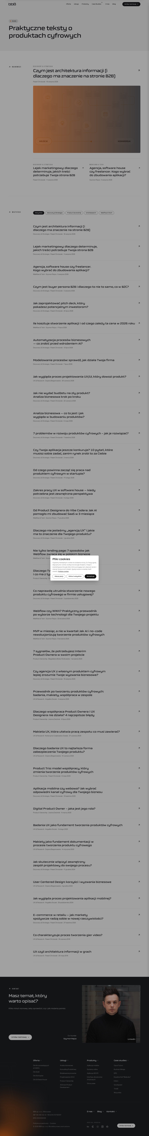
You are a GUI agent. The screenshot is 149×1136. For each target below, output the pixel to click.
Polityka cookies (63, 571)
